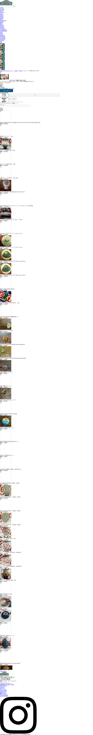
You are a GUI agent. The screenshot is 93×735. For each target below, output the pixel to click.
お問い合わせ (3, 685)
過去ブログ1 (3, 692)
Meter (1, 19)
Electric (1, 18)
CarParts (16, 70)
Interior (1, 15)
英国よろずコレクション (6, 70)
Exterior (2, 17)
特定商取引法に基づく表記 (7, 684)
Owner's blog (3, 691)
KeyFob (2, 26)
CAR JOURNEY (4, 695)
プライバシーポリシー (6, 683)
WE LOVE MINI (4, 696)
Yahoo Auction (3, 690)
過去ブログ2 (3, 693)
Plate (1, 24)
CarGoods (2, 28)
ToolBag (2, 27)
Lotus (1, 32)
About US (2, 686)
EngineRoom (3, 20)
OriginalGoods (3, 31)
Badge (1, 22)
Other (1, 33)
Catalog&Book (3, 29)
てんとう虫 (3, 689)
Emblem (2, 25)
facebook (2, 688)
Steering (2, 21)
